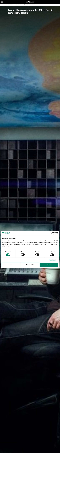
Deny (11, 264)
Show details (52, 260)
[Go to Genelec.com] (30, 2)
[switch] (23, 254)
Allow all (49, 264)
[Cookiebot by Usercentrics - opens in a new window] (52, 233)
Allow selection (30, 264)
